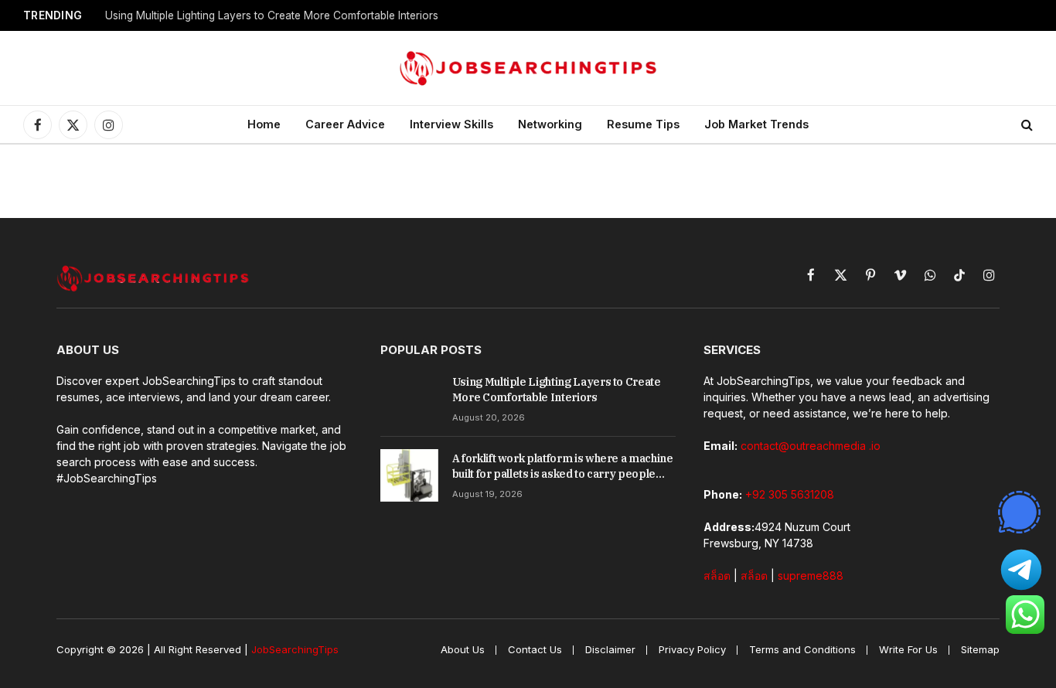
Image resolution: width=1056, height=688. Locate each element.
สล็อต (717, 575)
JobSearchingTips (295, 649)
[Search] (1025, 124)
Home (264, 124)
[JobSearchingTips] (528, 68)
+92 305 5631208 (789, 494)
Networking (550, 124)
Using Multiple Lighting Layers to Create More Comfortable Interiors (271, 15)
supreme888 (810, 575)
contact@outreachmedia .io (811, 445)
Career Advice (345, 124)
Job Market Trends (756, 124)
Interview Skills (451, 124)
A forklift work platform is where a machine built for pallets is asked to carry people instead (562, 466)
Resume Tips (643, 124)
